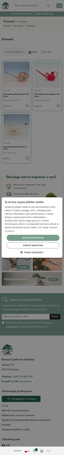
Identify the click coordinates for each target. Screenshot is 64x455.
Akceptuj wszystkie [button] (33, 237)
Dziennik (17, 451)
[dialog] (32, 227)
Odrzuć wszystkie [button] (33, 245)
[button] (32, 252)
